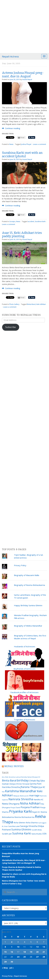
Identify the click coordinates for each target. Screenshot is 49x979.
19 (31, 951)
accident (31, 221)
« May (5, 967)
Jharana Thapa (29, 787)
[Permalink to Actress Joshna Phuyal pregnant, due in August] (24, 93)
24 (18, 956)
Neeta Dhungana (10, 803)
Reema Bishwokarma (24, 817)
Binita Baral (31, 304)
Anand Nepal (27, 79)
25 (24, 956)
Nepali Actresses (20, 976)
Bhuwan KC (36, 777)
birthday (23, 780)
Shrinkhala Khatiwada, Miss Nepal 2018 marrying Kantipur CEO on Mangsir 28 (23, 861)
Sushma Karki (21, 833)
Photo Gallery (14, 304)
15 (5, 951)
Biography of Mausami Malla (26, 575)
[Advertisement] (24, 25)
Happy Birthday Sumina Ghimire (28, 605)
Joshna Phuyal (26, 144)
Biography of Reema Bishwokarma (29, 585)
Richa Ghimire (19, 822)
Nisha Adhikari (30, 803)
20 (37, 951)
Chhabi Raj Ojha (37, 780)
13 (37, 946)
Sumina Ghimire (21, 829)
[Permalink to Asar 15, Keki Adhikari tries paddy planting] (24, 253)
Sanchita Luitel (14, 826)
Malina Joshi (24, 796)
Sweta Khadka (36, 834)
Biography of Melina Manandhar (28, 625)
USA (44, 833)
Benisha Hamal (26, 777)
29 (5, 961)
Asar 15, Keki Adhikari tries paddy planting (22, 234)
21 (44, 951)
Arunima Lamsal (15, 777)
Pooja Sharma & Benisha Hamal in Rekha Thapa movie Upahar (21, 868)
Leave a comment (39, 144)
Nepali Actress (10, 56)
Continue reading (12, 128)
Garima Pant (35, 783)
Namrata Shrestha (20, 799)
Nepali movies (14, 766)
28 (44, 956)
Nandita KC (38, 799)
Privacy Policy (20, 565)
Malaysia (16, 796)
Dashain (5, 783)
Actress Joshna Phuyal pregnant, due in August (23, 74)
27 (37, 956)
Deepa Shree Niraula (19, 783)
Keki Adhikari (41, 304)
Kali (3, 792)
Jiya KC (41, 787)
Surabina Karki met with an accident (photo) (22, 154)
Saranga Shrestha (28, 826)
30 (12, 961)
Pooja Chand (15, 807)
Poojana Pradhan (30, 807)
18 (24, 951)
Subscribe (10, 327)
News (11, 144)
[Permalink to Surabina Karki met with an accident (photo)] (24, 173)
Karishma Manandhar (20, 791)
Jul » (11, 967)
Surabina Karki (40, 221)
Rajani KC (36, 812)
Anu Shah (5, 777)
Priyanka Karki (20, 811)
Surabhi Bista (36, 830)
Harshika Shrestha (11, 787)
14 (44, 946)
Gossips (12, 221)
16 (12, 951)
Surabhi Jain (7, 833)
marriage (34, 795)
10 (18, 946)
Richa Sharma (32, 822)
